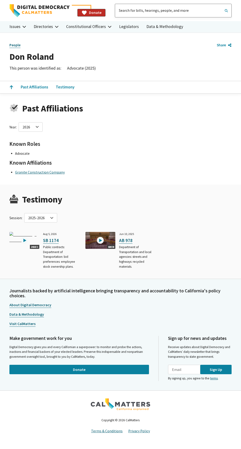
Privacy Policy (139, 431)
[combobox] (173, 10)
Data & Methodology (164, 26)
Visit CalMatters (22, 323)
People (14, 45)
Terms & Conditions (107, 431)
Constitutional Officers (86, 26)
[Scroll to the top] (11, 87)
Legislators (129, 26)
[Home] (41, 10)
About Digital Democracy (30, 304)
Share (221, 45)
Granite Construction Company (40, 172)
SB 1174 (51, 240)
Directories (43, 26)
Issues (14, 26)
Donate (95, 12)
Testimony (65, 87)
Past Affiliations (34, 87)
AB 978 (126, 240)
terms (214, 378)
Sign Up (216, 369)
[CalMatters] (120, 404)
